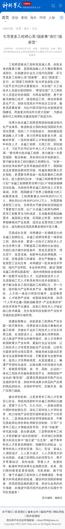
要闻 (24, 18)
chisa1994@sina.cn (48, 520)
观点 (26, 28)
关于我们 (7, 512)
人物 (52, 18)
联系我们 (20, 512)
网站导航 (58, 512)
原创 (15, 18)
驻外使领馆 (33, 516)
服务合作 (33, 512)
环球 (42, 18)
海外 (33, 18)
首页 (5, 18)
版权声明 (45, 512)
